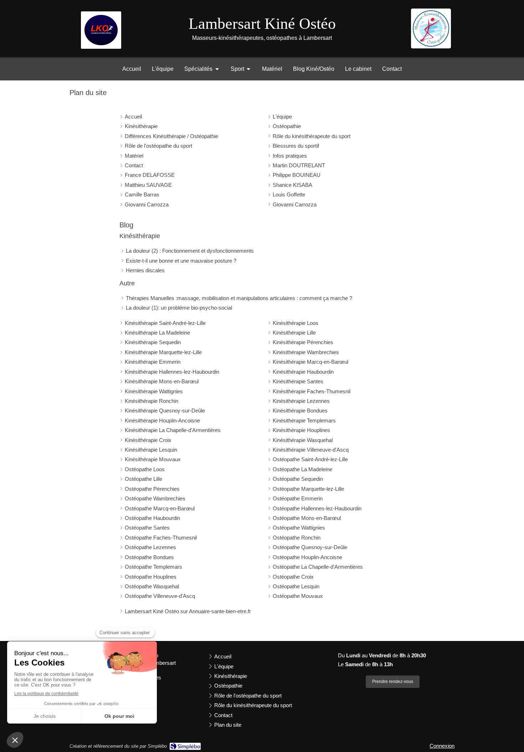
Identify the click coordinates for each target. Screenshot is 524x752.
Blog (126, 225)
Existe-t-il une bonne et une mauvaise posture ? (181, 261)
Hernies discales (145, 270)
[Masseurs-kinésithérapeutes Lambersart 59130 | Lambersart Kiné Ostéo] (431, 28)
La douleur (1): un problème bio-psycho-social (179, 308)
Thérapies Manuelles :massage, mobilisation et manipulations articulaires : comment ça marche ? (239, 298)
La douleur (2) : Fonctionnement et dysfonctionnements (190, 251)
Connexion (442, 746)
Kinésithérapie (139, 236)
